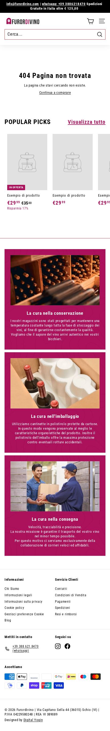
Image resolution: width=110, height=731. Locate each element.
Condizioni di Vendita (71, 595)
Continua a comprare (55, 93)
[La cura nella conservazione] (55, 280)
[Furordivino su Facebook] (67, 646)
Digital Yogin (33, 720)
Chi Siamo (12, 589)
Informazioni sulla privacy (23, 601)
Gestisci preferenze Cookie (24, 614)
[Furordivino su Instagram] (58, 646)
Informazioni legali (18, 595)
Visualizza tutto (86, 122)
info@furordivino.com (22, 4)
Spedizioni (62, 608)
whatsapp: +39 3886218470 (64, 4)
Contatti (61, 589)
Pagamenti (63, 601)
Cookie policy (14, 608)
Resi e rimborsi (66, 614)
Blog (8, 620)
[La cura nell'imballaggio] (55, 383)
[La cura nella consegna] (55, 486)
